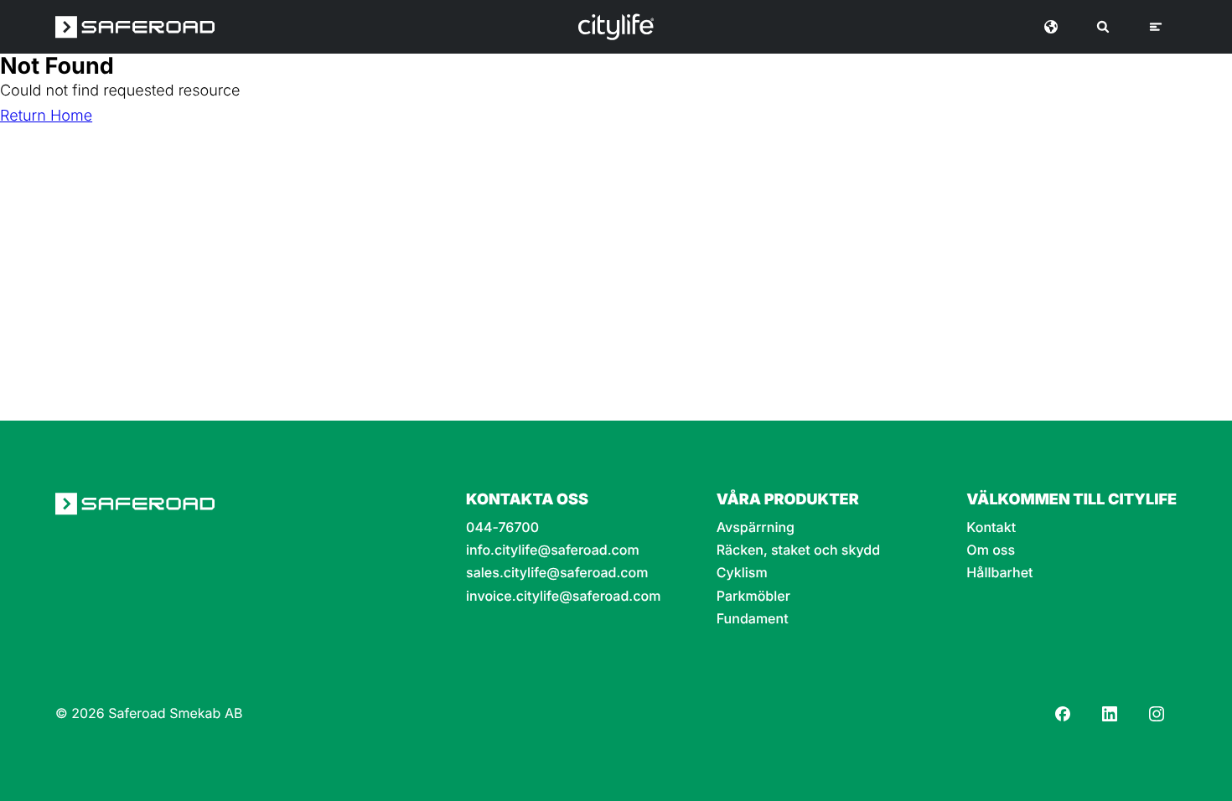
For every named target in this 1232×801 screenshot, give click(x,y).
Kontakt (991, 527)
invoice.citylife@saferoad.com (563, 596)
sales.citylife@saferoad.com (557, 573)
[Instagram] (1156, 714)
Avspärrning (756, 527)
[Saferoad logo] (135, 27)
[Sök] (1103, 27)
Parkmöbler (753, 596)
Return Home (46, 116)
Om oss (990, 550)
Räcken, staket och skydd (798, 550)
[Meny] (1156, 27)
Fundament (753, 619)
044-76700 (502, 527)
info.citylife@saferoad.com (552, 550)
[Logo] (616, 27)
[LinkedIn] (1110, 714)
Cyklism (742, 573)
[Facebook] (1063, 714)
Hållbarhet (999, 573)
